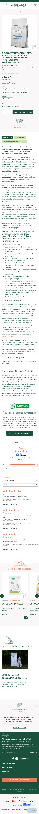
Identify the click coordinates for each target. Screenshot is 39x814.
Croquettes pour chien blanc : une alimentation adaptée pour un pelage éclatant (14, 676)
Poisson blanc (7, 99)
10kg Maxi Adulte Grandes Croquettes (15, 89)
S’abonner (33, 752)
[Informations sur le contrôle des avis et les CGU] (29, 458)
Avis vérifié (8, 494)
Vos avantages (8, 764)
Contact (5, 772)
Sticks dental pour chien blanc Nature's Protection (14, 604)
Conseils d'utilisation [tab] (11, 141)
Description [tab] (7, 137)
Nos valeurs (13, 725)
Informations (8, 768)
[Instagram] (16, 758)
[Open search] (6, 5)
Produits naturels (19, 727)
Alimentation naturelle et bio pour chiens (15, 11)
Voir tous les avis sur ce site (21, 461)
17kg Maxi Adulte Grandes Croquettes (15, 92)
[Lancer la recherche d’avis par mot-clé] (37, 485)
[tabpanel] (19, 271)
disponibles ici (21, 327)
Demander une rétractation (19, 780)
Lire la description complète (10, 73)
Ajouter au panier (23, 112)
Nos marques (25, 725)
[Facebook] (12, 758)
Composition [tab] (20, 137)
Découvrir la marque (19, 433)
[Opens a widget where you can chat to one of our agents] (32, 810)
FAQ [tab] (24, 141)
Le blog (24, 758)
